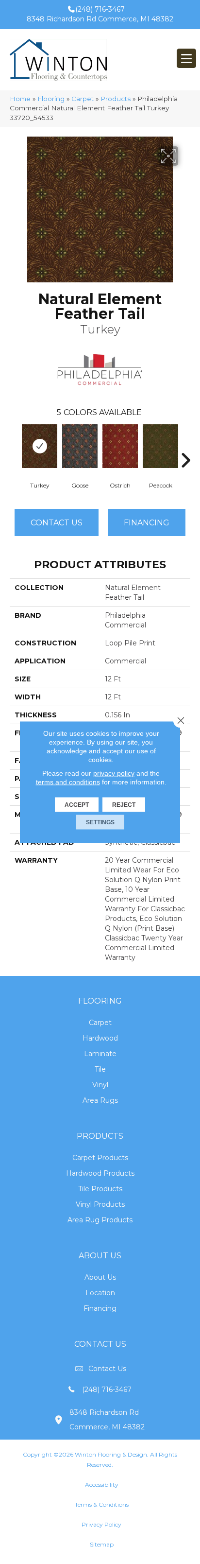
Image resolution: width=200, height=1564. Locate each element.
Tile (100, 1069)
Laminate (100, 1053)
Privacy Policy (101, 1524)
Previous (14, 446)
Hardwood (100, 1038)
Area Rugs (100, 1100)
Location (100, 1292)
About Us (100, 1277)
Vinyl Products (100, 1204)
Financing (100, 1308)
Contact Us (57, 522)
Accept (77, 804)
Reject (123, 804)
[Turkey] (39, 446)
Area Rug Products (100, 1220)
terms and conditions (68, 782)
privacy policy (113, 773)
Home (20, 99)
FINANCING (146, 522)
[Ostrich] (120, 446)
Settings (100, 822)
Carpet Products (100, 1157)
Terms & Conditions (102, 1504)
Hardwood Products (100, 1173)
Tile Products (100, 1188)
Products (115, 99)
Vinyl (100, 1084)
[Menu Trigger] (186, 58)
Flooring (51, 99)
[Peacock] (160, 446)
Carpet (82, 99)
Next (185, 446)
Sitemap (102, 1544)
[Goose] (80, 446)
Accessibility (101, 1484)
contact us (107, 1368)
